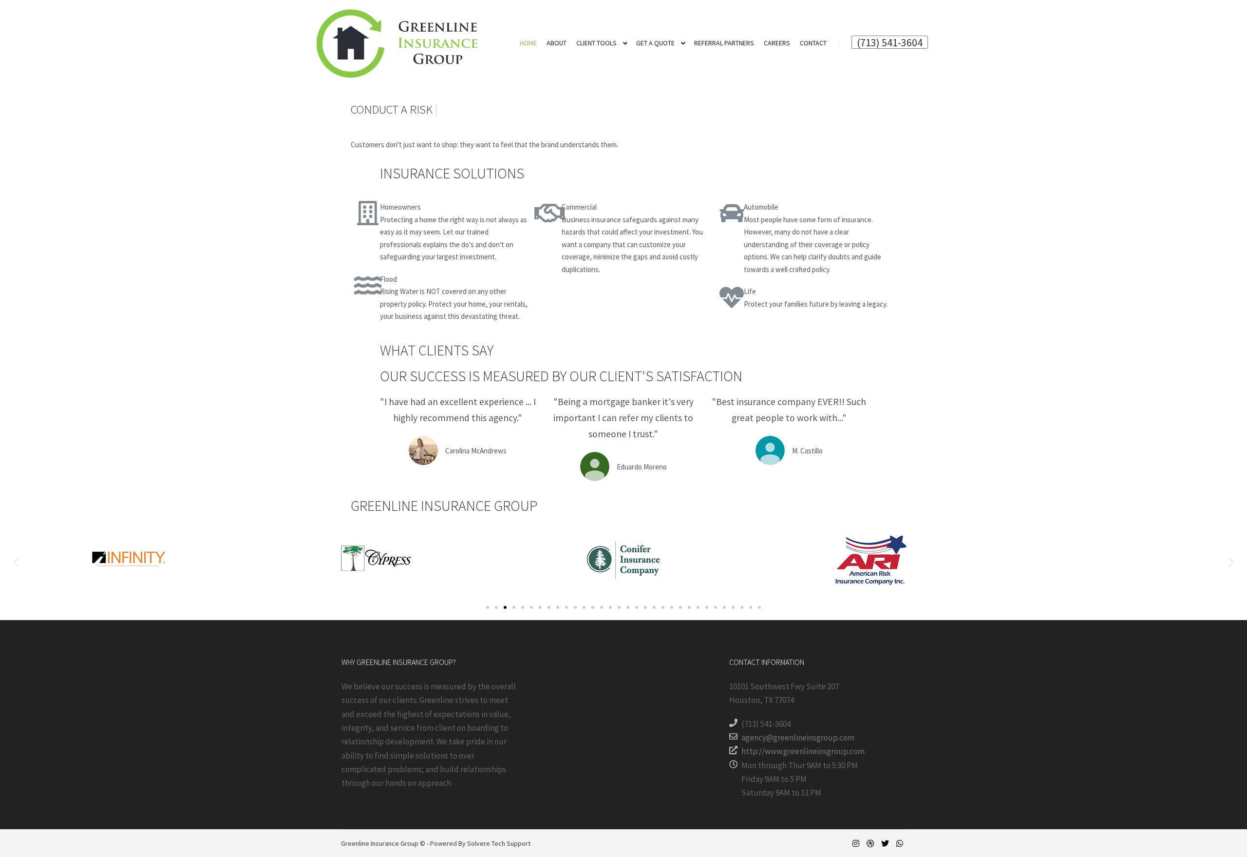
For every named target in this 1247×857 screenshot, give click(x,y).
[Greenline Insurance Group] (397, 43)
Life (750, 291)
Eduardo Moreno (642, 466)
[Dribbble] (870, 843)
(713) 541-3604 (890, 42)
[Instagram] (856, 843)
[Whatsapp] (899, 843)
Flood (388, 279)
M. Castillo (807, 450)
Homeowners (400, 207)
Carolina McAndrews (476, 450)
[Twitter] (885, 843)
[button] (487, 607)
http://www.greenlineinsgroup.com (803, 751)
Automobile (761, 207)
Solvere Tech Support (498, 843)
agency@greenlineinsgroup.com (797, 737)
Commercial (579, 207)
